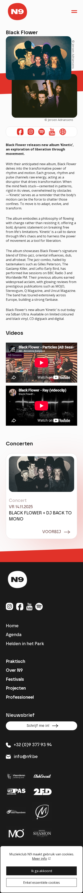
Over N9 (14, 670)
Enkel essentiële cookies (41, 882)
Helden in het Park (25, 644)
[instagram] (20, 132)
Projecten (16, 688)
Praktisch (15, 661)
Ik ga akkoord (41, 871)
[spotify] (39, 607)
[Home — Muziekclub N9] (17, 11)
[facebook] (19, 607)
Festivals (15, 679)
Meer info (39, 858)
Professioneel (20, 697)
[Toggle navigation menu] (74, 11)
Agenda (14, 635)
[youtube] (29, 607)
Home (12, 626)
